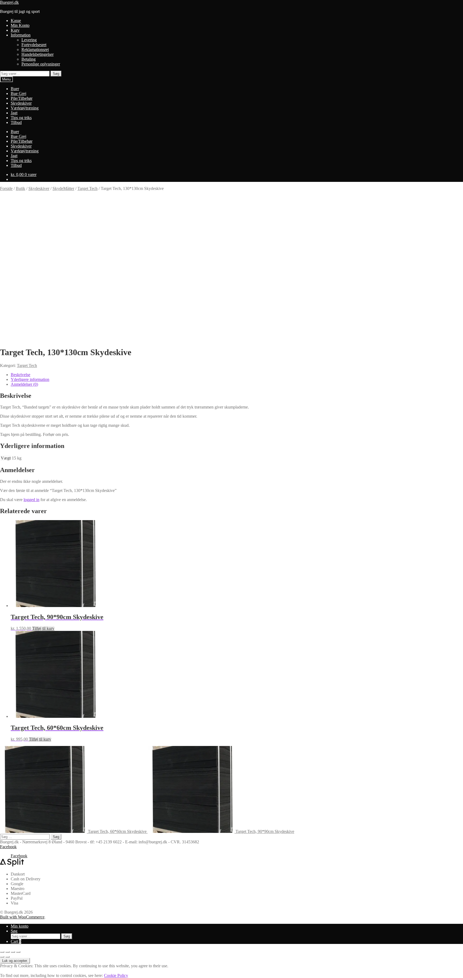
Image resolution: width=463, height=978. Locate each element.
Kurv (15, 30)
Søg (56, 74)
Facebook (8, 846)
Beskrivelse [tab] (20, 374)
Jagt (14, 113)
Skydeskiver (21, 103)
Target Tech (87, 188)
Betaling (28, 59)
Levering (29, 40)
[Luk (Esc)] (18, 952)
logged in (31, 499)
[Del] (13, 952)
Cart (16, 941)
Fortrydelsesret (33, 44)
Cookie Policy (116, 975)
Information (21, 35)
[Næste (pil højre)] (7, 957)
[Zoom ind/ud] (2, 952)
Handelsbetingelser (37, 54)
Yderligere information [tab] (30, 379)
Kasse (16, 20)
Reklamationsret (35, 49)
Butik (20, 188)
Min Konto (20, 25)
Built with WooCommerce (22, 917)
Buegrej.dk (9, 2)
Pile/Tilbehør (21, 98)
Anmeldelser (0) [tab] (24, 384)
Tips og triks (21, 117)
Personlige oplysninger (40, 64)
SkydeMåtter (63, 188)
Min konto (19, 926)
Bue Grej (18, 93)
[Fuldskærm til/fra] (7, 952)
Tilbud (16, 122)
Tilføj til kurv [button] (43, 628)
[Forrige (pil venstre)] (2, 957)
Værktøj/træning (25, 108)
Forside (6, 188)
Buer (15, 88)
